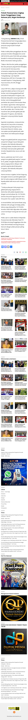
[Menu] (2, 4)
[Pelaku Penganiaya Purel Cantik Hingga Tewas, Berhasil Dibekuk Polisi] (7, 343)
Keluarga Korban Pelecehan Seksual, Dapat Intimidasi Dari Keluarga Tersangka (21, 280)
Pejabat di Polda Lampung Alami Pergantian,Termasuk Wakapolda (12, 453)
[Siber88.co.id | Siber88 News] (7, 4)
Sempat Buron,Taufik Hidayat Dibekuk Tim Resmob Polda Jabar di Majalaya (13, 239)
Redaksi (2, 456)
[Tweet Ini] (17, 252)
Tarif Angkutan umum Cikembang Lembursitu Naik (11, 540)
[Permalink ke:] (2, 20)
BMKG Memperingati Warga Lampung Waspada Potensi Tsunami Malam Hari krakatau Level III (12, 550)
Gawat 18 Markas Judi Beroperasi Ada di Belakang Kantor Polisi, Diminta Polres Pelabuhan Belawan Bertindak (21, 334)
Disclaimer (3, 494)
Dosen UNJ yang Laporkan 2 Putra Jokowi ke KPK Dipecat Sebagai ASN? (12, 528)
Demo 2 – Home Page (5, 492)
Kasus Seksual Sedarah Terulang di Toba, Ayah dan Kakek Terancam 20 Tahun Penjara (6, 329)
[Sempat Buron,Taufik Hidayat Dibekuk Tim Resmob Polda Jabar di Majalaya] (7, 261)
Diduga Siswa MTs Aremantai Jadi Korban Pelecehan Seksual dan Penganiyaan (6, 309)
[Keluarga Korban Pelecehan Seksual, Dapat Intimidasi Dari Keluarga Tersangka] (21, 275)
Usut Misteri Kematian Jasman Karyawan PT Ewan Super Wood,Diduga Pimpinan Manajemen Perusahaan (21, 315)
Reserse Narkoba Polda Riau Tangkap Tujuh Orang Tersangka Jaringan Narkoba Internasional (6, 295)
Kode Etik (3, 500)
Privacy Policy (3, 504)
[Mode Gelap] (24, 4)
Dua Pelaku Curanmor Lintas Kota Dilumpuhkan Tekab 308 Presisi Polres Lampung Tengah (7, 282)
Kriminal (3, 10)
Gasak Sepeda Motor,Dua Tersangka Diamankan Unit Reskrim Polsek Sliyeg (13, 521)
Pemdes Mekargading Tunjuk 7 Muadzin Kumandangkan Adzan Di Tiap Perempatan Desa (14, 537)
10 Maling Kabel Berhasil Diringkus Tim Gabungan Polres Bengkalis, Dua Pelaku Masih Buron (20, 350)
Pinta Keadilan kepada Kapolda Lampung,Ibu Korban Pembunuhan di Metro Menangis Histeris (13, 242)
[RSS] (14, 712)
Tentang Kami (4, 508)
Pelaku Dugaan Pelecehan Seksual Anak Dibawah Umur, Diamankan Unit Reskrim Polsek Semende (21, 295)
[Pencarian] (26, 4)
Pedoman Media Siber (5, 502)
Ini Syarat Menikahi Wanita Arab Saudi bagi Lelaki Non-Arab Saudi (13, 546)
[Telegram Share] (23, 252)
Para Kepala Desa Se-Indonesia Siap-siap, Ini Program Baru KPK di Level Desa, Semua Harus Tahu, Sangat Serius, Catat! (13, 532)
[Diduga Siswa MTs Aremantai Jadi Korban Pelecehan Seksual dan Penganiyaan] (7, 303)
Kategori (3, 498)
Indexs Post (3, 496)
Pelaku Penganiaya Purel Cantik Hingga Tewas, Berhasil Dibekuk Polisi (7, 351)
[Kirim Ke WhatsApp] (26, 252)
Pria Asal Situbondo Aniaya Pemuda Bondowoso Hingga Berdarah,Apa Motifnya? (12, 543)
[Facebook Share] (14, 252)
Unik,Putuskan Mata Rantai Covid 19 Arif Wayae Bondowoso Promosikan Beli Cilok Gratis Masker (13, 525)
